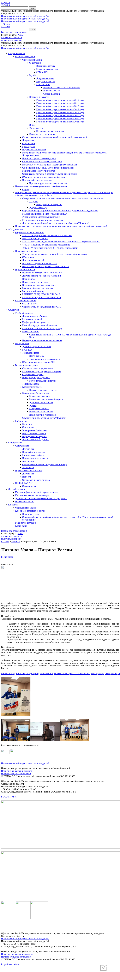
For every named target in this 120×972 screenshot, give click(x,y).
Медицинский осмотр (33, 291)
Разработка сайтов (10, 964)
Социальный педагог (32, 374)
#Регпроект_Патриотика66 (76, 673)
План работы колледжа (33, 452)
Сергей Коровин (51, 94)
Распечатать (7, 557)
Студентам (13, 310)
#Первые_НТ (46, 673)
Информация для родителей (36, 377)
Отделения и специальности (29, 232)
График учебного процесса (35, 322)
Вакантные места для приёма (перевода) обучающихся (49, 164)
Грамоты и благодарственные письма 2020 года (60, 115)
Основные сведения (25, 56)
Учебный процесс (24, 313)
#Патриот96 (111, 673)
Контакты (13, 504)
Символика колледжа (47, 69)
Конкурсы (27, 424)
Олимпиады (28, 427)
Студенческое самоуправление (37, 368)
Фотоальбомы (36, 128)
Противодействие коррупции (37, 180)
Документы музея (45, 78)
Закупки (33, 201)
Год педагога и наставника (42, 134)
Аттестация (28, 461)
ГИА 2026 (27, 349)
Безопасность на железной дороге (46, 399)
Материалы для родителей (42, 380)
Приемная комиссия (25, 269)
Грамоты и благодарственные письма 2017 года (60, 106)
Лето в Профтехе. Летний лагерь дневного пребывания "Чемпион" (55, 223)
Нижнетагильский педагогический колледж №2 (25, 16)
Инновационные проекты (35, 458)
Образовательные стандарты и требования (43, 177)
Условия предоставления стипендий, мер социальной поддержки (54, 254)
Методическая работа (33, 455)
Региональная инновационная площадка (42, 220)
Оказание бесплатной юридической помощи (44, 464)
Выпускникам (22, 343)
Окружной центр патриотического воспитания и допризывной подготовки (60, 210)
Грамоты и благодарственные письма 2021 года (60, 118)
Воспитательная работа (26, 365)
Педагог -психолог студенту (43, 390)
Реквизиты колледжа (25, 523)
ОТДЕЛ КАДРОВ (24, 483)
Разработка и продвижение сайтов (81, 969)
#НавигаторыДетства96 (13, 673)
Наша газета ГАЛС (24, 501)
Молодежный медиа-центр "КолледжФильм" (44, 214)
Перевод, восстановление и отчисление (42, 340)
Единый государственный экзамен (39, 325)
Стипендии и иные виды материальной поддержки (48, 167)
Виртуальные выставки (34, 433)
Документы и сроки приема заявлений (41, 275)
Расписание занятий (32, 319)
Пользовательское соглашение (16, 773)
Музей (32, 75)
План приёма (28, 279)
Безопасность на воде (40, 396)
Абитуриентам (15, 229)
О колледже (35, 63)
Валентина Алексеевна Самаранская (61, 87)
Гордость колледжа (45, 81)
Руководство (28, 146)
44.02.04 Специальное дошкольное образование (46, 244)
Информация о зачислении (35, 282)
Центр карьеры (36, 356)
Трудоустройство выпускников (44, 359)
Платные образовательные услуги (39, 158)
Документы (28, 140)
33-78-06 (5, 5)
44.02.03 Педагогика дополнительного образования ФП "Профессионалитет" (61, 241)
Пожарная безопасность (41, 411)
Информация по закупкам (49, 204)
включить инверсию (11, 40)
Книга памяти (43, 84)
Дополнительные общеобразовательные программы (41, 498)
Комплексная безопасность (35, 393)
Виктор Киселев (51, 90)
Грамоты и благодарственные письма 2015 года (60, 100)
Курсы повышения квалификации (32, 495)
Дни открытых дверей (33, 260)
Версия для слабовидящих (14, 32)
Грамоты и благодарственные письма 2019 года (60, 112)
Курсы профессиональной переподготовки (36, 492)
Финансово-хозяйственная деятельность (42, 161)
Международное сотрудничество (38, 171)
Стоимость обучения (25, 300)
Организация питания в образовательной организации (49, 174)
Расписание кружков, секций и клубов (41, 371)
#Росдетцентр (32, 673)
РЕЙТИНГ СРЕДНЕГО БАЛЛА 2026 (41, 294)
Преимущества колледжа (27, 251)
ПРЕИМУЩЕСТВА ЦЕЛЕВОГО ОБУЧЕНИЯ (45, 266)
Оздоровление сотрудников (50, 131)
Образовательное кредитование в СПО (41, 306)
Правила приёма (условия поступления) (42, 272)
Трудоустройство (30, 353)
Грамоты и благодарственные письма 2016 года (60, 103)
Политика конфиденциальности (17, 771)
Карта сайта (21, 526)
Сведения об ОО (16, 53)
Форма (25, 189)
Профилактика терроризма (42, 415)
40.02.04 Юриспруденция (35, 238)
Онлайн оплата (29, 303)
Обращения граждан (25, 507)
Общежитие (28, 257)
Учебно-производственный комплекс (41, 217)
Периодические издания (34, 436)
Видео (32, 125)
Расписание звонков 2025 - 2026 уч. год (42, 328)
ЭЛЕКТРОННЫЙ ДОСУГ (35, 439)
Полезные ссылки (31, 514)
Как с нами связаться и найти (30, 511)
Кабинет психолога (32, 387)
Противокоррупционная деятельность (48, 183)
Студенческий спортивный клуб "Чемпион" (44, 418)
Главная (5, 541)
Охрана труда (29, 486)
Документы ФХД (38, 207)
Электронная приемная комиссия (38, 285)
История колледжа (45, 66)
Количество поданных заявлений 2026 (41, 297)
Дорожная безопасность (41, 402)
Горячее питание (30, 331)
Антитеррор (28, 467)
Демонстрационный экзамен (36, 346)
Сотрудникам (15, 442)
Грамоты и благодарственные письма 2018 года (60, 109)
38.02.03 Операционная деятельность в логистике (47, 235)
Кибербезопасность (39, 408)
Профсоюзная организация (28, 470)
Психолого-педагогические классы (39, 263)
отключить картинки (11, 37)
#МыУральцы (97, 673)
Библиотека (21, 421)
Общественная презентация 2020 (38, 362)
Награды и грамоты (39, 97)
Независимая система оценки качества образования (41, 186)
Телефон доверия (30, 384)
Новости (26, 476)
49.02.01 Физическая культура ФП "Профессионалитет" (50, 248)
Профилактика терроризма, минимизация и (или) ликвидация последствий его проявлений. (61, 226)
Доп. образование (17, 489)
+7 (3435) (5, 2)
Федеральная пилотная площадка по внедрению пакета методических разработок (63, 198)
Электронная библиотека (34, 430)
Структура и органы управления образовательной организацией (54, 137)
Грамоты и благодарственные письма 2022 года (60, 121)
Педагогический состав (34, 149)
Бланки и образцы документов (37, 288)
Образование (28, 143)
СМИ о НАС (42, 72)
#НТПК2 (58, 673)
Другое (32, 405)
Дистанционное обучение (35, 316)
